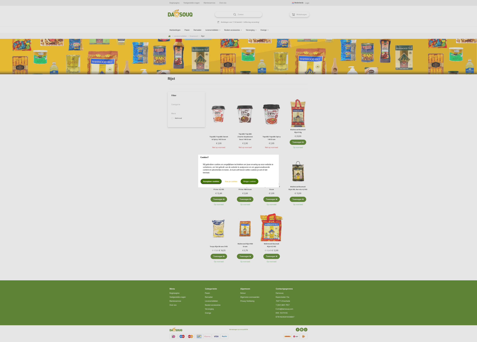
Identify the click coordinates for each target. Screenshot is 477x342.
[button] (211, 181)
